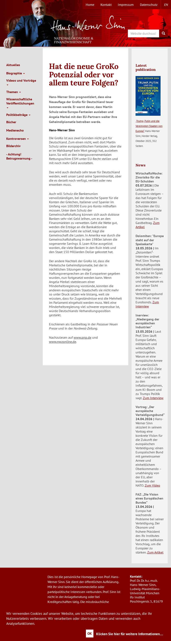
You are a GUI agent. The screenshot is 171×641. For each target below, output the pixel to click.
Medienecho (15, 130)
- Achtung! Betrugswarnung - (19, 156)
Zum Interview (147, 304)
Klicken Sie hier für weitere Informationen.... (129, 634)
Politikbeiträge (17, 115)
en (166, 4)
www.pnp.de (82, 337)
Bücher (11, 122)
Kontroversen (16, 139)
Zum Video (152, 485)
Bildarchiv (13, 146)
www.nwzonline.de (62, 342)
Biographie (14, 73)
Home (90, 4)
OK (89, 633)
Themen (12, 92)
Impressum (126, 4)
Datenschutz (148, 4)
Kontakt (106, 4)
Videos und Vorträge (21, 80)
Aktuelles (13, 65)
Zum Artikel (155, 552)
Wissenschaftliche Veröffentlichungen (20, 101)
